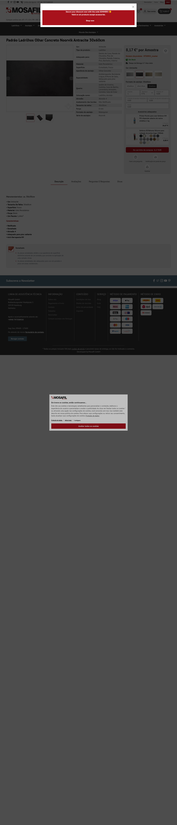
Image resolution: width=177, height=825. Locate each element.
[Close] (133, 6)
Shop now (90, 20)
